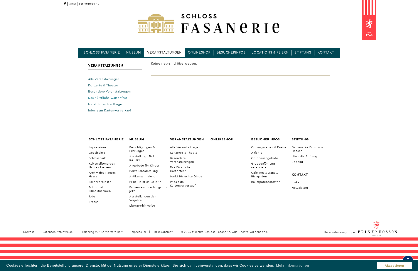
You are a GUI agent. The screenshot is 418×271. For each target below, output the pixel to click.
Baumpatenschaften (265, 181)
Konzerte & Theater (103, 85)
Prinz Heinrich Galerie (145, 181)
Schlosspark (97, 158)
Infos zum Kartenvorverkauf (109, 110)
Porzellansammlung (143, 171)
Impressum (138, 232)
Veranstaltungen (164, 52)
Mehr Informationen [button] (292, 265)
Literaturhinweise (142, 205)
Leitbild (297, 161)
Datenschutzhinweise (57, 232)
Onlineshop (199, 52)
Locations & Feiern (270, 52)
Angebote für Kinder (144, 165)
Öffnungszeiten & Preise (269, 147)
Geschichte (97, 152)
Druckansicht (163, 232)
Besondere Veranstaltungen (109, 91)
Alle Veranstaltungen (104, 79)
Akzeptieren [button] (394, 265)
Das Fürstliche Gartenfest (107, 97)
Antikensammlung (142, 176)
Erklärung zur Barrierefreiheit (102, 232)
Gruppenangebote (264, 158)
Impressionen (99, 147)
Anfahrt (256, 152)
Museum (133, 52)
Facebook (65, 3)
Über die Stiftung (304, 156)
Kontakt (326, 52)
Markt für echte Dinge (105, 104)
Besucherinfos (231, 52)
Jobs (92, 196)
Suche (72, 4)
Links (295, 182)
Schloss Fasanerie (102, 52)
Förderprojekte (100, 181)
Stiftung (303, 52)
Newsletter (300, 187)
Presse (94, 202)
